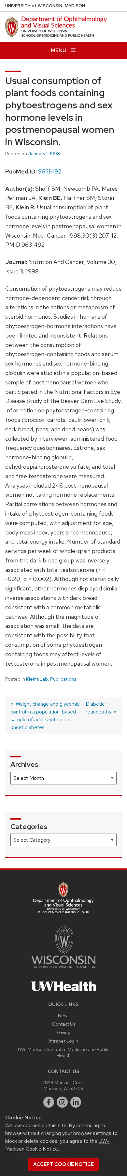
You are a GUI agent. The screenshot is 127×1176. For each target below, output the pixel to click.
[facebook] (48, 1102)
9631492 (49, 171)
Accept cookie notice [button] (63, 1164)
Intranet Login (63, 1041)
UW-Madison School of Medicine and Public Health (63, 1052)
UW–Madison (45, 5)
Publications (63, 679)
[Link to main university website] (63, 969)
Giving (63, 1032)
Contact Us (63, 1024)
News (63, 1015)
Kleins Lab (37, 679)
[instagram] (62, 1102)
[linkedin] (75, 1102)
